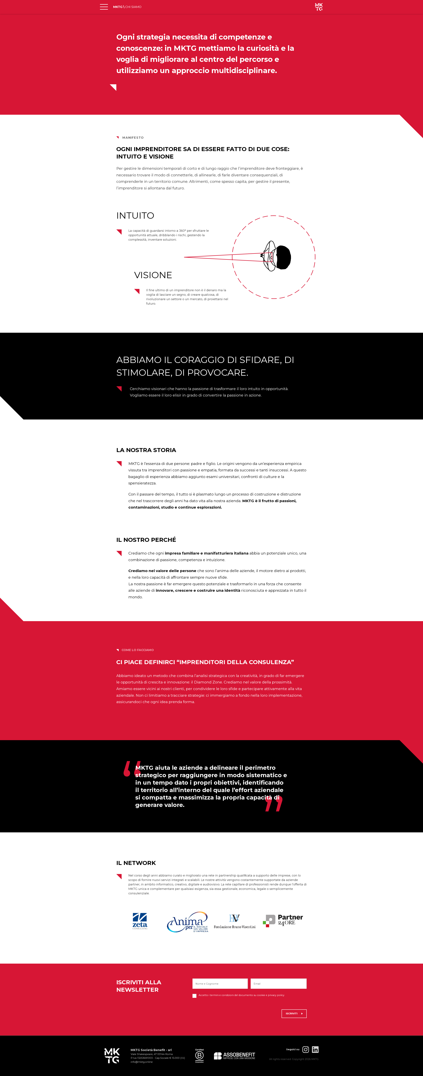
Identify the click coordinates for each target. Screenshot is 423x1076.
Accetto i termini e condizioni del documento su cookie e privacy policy (241, 995)
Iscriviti (291, 1013)
